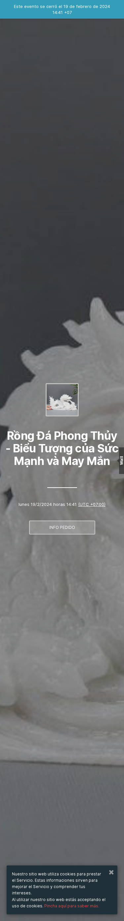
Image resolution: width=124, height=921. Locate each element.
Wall (121, 460)
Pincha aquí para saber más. (71, 905)
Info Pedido (62, 527)
